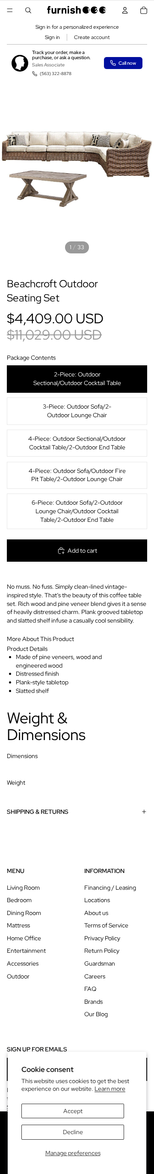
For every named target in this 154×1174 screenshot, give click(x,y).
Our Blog (96, 1014)
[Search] (28, 10)
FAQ (90, 989)
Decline (73, 1132)
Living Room (23, 887)
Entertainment (26, 950)
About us (96, 913)
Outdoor (18, 976)
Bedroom (19, 900)
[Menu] (10, 10)
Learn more (110, 1089)
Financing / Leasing (110, 887)
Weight (16, 782)
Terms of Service (106, 925)
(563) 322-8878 (55, 73)
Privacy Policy (102, 938)
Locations (97, 900)
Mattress (18, 925)
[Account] (125, 10)
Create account (92, 37)
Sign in (52, 37)
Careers (94, 976)
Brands (93, 1001)
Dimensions (22, 756)
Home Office (24, 938)
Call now (127, 63)
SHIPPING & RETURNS (37, 812)
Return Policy (101, 950)
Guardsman (99, 963)
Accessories (22, 963)
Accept (73, 1111)
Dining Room (24, 913)
